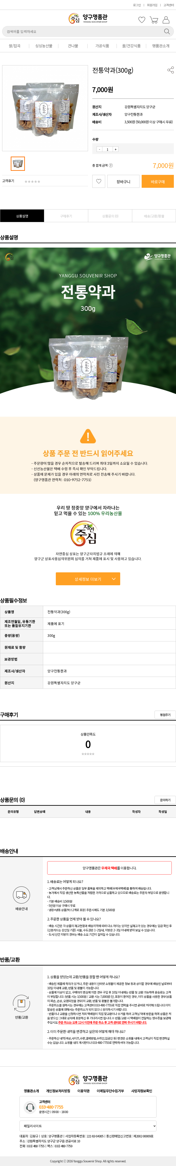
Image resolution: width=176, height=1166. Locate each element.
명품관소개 (160, 45)
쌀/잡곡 (14, 45)
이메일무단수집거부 (110, 1090)
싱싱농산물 (43, 45)
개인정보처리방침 (58, 1090)
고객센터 (169, 5)
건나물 (73, 45)
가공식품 (102, 45)
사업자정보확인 (141, 1090)
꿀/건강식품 (131, 45)
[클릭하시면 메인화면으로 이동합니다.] (88, 22)
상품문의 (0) (110, 216)
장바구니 (123, 181)
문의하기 (165, 800)
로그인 (137, 5)
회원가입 (152, 5)
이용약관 (83, 1090)
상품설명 (22, 216)
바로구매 (158, 181)
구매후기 (66, 216)
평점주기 (165, 715)
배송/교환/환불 (154, 216)
